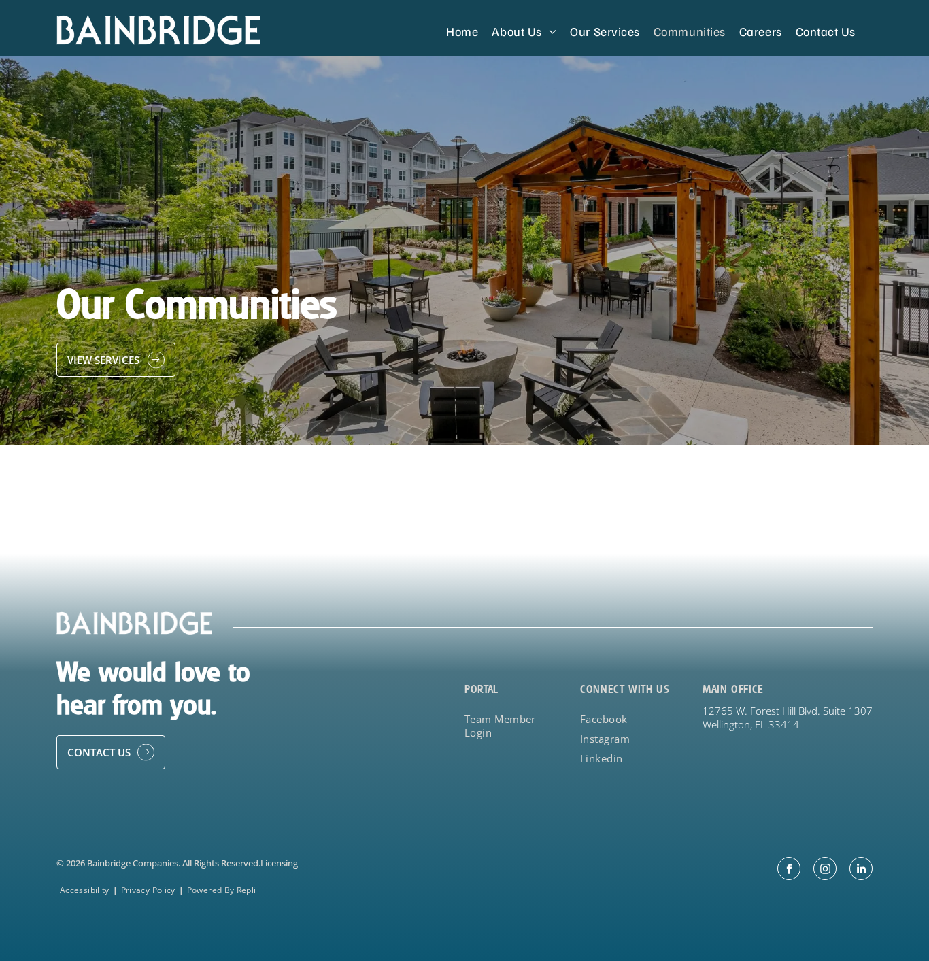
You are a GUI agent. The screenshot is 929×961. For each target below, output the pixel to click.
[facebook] (788, 870)
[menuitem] (462, 30)
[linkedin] (861, 870)
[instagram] (825, 870)
